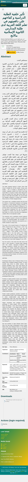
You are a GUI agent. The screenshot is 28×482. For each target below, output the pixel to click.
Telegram (4, 448)
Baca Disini (12, 52)
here (17, 472)
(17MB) (14, 52)
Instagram (4, 447)
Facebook (4, 444)
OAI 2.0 (22, 471)
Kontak (2, 438)
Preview (22, 52)
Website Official (4, 434)
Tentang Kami (4, 435)
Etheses (3, 5)
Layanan (3, 437)
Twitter (3, 445)
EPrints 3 (13, 471)
